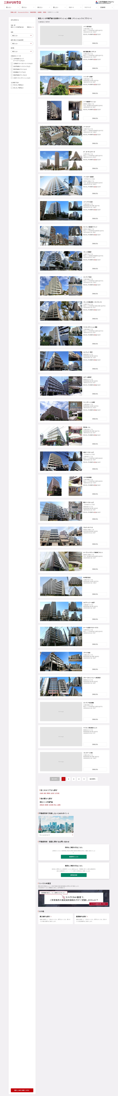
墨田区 (48, 793)
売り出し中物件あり (18, 85)
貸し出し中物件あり (18, 87)
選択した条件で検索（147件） (22, 1090)
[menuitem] (12, 7)
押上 (55, 804)
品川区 (52, 793)
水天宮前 (51, 804)
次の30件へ (93, 779)
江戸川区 (57, 793)
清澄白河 (42, 804)
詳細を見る (95, 43)
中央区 (41, 793)
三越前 (58, 804)
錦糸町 (46, 804)
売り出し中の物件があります (92, 34)
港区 (45, 793)
